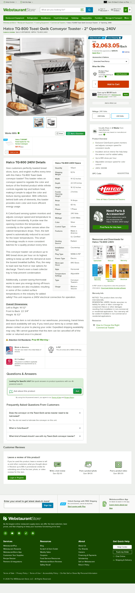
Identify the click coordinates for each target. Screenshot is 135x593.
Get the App (26, 2)
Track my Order (122, 552)
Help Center (10, 2)
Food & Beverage (61, 18)
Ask (77, 391)
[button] (38, 122)
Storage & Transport (113, 18)
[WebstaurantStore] (36, 518)
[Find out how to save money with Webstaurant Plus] (5, 140)
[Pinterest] (33, 533)
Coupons (43, 555)
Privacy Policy (69, 397)
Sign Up (47, 505)
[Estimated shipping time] (104, 134)
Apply (126, 95)
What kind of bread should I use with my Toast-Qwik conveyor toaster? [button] (42, 436)
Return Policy (83, 565)
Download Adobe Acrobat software (113, 288)
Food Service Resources (50, 558)
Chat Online (120, 556)
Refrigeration (32, 18)
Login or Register (17, 478)
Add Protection (121, 74)
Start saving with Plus (77, 506)
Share (61, 133)
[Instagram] (5, 533)
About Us (82, 546)
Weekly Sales (45, 552)
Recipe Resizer (9, 558)
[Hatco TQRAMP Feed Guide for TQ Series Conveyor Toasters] (17, 146)
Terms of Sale (8, 573)
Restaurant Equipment (15, 18)
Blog (42, 546)
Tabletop (74, 18)
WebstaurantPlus (10, 546)
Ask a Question (77, 134)
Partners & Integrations (12, 562)
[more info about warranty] (105, 76)
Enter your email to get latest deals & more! (26, 501)
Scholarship (83, 558)
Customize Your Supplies (13, 555)
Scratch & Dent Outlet (49, 549)
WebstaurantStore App (12, 552)
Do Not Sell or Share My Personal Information (78, 573)
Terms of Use (56, 397)
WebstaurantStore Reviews (51, 562)
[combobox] (63, 9)
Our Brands (83, 549)
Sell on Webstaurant (86, 562)
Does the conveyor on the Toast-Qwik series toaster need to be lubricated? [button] (38, 414)
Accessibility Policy (50, 573)
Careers (81, 552)
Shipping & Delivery (124, 560)
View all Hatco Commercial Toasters (110, 199)
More (126, 18)
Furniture (98, 18)
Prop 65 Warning (40, 340)
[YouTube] (12, 533)
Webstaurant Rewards (12, 549)
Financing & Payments (87, 555)
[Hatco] (110, 189)
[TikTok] (26, 533)
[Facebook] (19, 533)
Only (94, 41)
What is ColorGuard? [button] (18, 428)
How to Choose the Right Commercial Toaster (112, 326)
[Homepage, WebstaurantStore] (19, 9)
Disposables (87, 18)
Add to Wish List (110, 103)
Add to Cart (14, 152)
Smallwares (46, 18)
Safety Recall (45, 565)
